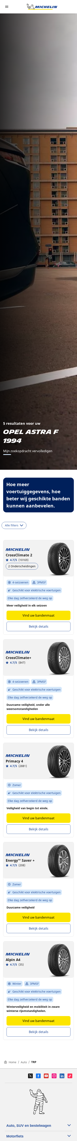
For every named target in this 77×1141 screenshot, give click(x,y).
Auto (24, 1062)
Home (12, 1062)
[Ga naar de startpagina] (42, 6)
